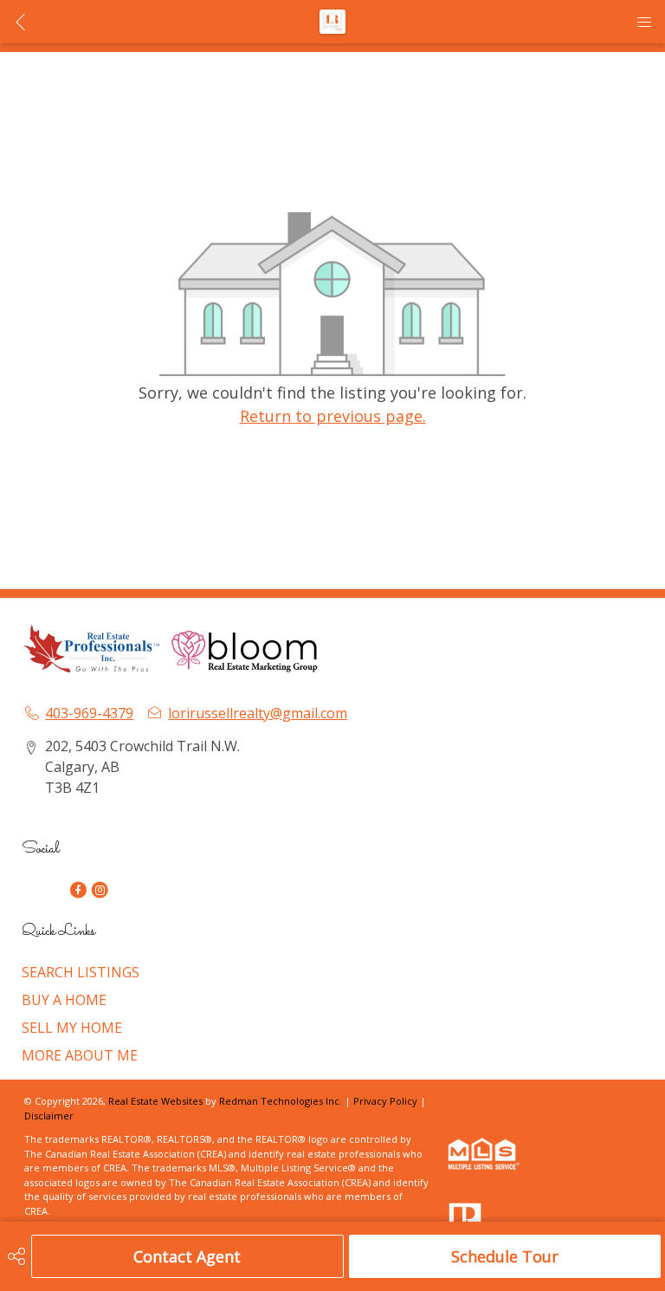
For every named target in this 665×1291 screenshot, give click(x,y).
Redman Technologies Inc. (282, 1100)
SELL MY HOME (72, 1027)
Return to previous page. (333, 415)
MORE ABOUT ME (80, 1055)
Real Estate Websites (156, 1100)
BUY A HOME (64, 999)
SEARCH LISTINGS (80, 972)
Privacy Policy (385, 1100)
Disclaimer (49, 1115)
